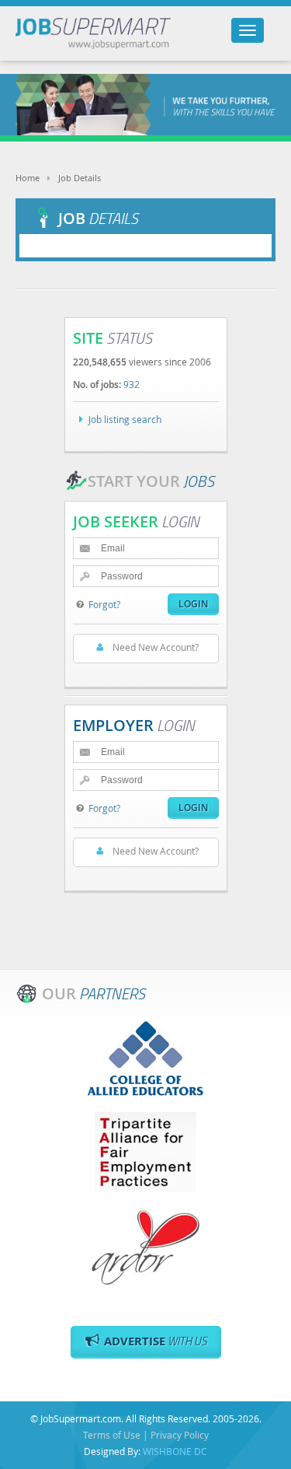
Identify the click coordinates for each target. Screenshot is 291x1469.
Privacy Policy (180, 1435)
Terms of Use (111, 1435)
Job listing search (124, 419)
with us (155, 1341)
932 (131, 384)
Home (28, 178)
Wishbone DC (175, 1451)
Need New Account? (156, 647)
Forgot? (104, 604)
